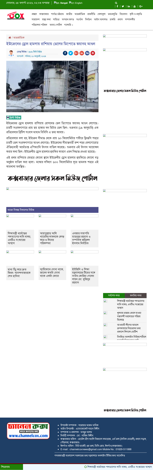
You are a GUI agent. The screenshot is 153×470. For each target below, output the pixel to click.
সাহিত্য (56, 19)
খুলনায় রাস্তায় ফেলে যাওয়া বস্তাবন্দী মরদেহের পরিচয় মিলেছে (129, 316)
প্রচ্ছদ (34, 14)
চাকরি (112, 19)
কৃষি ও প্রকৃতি (136, 14)
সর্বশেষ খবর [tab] (114, 295)
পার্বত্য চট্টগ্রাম (57, 14)
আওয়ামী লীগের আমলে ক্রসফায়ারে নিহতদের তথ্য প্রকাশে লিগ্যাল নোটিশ (129, 328)
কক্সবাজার (44, 14)
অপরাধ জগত (68, 19)
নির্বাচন (88, 19)
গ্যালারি (68, 25)
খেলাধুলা (101, 14)
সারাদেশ (36, 19)
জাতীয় (69, 14)
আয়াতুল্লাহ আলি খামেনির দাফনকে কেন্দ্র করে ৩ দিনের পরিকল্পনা (52, 238)
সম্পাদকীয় (130, 19)
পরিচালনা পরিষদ (39, 25)
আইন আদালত (100, 19)
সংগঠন (79, 19)
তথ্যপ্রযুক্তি (112, 14)
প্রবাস (120, 19)
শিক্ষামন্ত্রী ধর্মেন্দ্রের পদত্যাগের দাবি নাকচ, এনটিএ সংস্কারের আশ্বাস (19, 238)
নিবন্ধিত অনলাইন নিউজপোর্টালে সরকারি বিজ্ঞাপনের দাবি (131, 338)
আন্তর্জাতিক (80, 14)
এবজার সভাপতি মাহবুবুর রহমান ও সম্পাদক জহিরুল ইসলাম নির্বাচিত (81, 238)
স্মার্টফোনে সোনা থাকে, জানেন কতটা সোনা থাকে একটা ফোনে (52, 273)
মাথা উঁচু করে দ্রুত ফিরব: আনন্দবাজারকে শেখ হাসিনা (19, 273)
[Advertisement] (125, 113)
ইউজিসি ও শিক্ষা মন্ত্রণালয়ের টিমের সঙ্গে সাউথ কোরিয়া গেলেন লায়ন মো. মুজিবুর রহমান (83, 276)
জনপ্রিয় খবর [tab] (135, 295)
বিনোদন (123, 14)
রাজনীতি (91, 14)
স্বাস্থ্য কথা (46, 19)
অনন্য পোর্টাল (56, 25)
